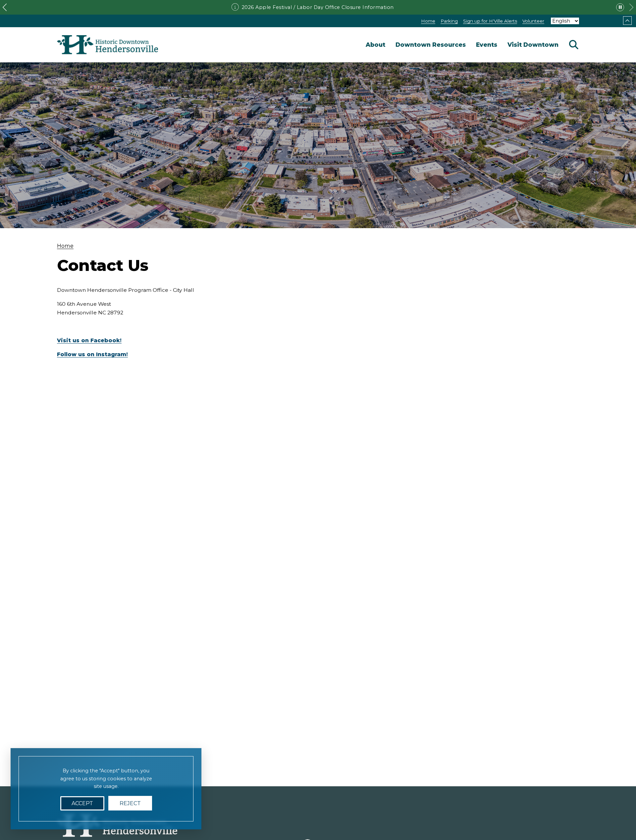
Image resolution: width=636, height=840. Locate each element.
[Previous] (4, 7)
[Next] (631, 7)
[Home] (107, 44)
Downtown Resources (431, 44)
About (375, 44)
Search (573, 44)
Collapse (627, 20)
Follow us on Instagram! (92, 354)
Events (486, 44)
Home (428, 21)
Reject (130, 803)
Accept (82, 803)
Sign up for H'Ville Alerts (490, 21)
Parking (449, 21)
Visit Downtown (532, 44)
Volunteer (533, 21)
